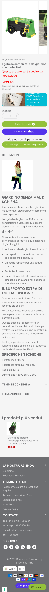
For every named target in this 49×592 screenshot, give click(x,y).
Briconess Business (14, 475)
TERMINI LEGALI (14, 482)
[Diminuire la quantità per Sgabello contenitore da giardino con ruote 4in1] (4, 116)
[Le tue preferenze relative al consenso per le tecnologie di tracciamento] (4, 589)
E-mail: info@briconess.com (18, 530)
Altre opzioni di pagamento (24, 139)
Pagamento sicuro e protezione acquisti (20, 488)
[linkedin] (23, 547)
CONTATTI (11, 515)
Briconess (22, 559)
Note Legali (9, 504)
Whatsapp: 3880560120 (16, 525)
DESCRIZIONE (11, 155)
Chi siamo (8, 470)
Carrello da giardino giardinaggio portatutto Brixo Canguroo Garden (23, 440)
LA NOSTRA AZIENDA (18, 465)
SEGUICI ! (10, 541)
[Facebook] (5, 547)
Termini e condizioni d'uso (17, 495)
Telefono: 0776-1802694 (16, 520)
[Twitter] (11, 547)
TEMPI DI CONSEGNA (16, 384)
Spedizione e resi (12, 499)
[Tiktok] (28, 547)
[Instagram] (17, 547)
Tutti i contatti (11, 534)
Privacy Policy (10, 509)
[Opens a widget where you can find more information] (37, 587)
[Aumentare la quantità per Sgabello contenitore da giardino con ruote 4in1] (16, 116)
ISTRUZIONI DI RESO (15, 394)
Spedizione (21, 86)
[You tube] (34, 547)
